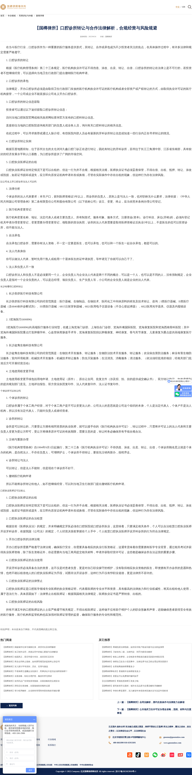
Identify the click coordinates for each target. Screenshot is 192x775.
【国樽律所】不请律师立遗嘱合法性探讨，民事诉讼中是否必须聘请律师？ (35, 671)
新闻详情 (40, 16)
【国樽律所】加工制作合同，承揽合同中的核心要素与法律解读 (30, 652)
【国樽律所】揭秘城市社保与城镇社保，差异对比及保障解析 (29, 647)
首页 (2, 16)
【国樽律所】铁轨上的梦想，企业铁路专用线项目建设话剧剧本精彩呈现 (132, 657)
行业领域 (52, 739)
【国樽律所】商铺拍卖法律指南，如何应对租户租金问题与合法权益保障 (132, 647)
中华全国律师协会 (86, 765)
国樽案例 (36, 745)
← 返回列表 (11, 705)
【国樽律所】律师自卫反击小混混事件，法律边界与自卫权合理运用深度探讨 (134, 661)
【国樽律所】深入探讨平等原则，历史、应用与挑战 (25, 666)
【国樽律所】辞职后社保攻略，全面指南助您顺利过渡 (26, 686)
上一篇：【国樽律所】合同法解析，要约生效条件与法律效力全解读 (151, 702)
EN (183, 7)
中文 (178, 7)
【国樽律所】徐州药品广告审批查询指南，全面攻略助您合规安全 (31, 681)
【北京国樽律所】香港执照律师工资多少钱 (119, 681)
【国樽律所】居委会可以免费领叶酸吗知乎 (119, 676)
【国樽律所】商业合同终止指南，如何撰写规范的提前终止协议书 (31, 661)
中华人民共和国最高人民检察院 (66, 765)
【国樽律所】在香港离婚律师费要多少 (118, 666)
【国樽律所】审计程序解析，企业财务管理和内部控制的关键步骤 (31, 691)
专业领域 (12, 16)
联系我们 (52, 745)
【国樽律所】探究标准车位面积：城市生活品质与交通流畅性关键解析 (131, 686)
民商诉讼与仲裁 (26, 16)
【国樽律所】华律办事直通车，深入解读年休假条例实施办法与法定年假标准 (134, 691)
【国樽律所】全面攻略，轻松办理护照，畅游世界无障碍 (27, 676)
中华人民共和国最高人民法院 (41, 765)
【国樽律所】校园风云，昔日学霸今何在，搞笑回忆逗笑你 (28, 657)
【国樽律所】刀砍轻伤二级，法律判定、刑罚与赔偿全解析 (126, 652)
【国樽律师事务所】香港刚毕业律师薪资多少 (120, 671)
